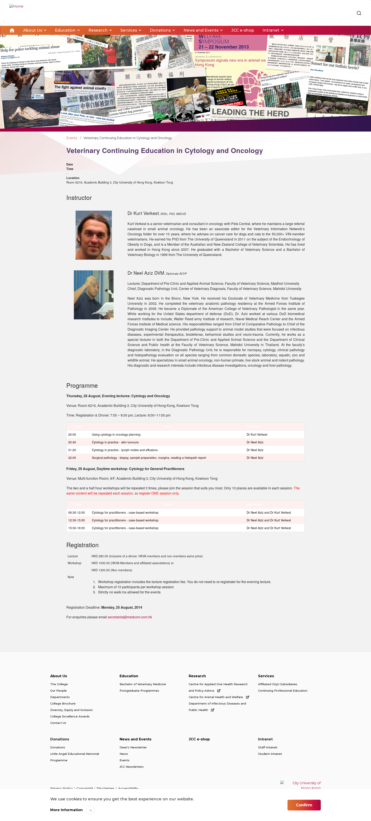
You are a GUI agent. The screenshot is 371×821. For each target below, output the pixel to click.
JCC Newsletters (132, 766)
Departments (60, 697)
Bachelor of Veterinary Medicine (143, 684)
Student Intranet (270, 753)
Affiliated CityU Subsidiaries (277, 684)
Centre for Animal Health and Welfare (216, 697)
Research (197, 676)
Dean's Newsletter (133, 747)
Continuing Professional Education (282, 690)
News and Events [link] (201, 30)
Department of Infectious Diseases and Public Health (217, 707)
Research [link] (98, 30)
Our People (58, 690)
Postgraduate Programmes (139, 690)
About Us (58, 676)
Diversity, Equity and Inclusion (71, 710)
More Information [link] (66, 810)
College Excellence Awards (70, 716)
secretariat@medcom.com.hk (130, 616)
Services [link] (128, 30)
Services (266, 676)
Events (71, 138)
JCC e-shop (199, 739)
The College (59, 684)
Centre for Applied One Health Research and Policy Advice (218, 687)
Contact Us (58, 723)
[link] (359, 13)
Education (129, 676)
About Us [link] (32, 30)
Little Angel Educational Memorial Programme (74, 757)
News (124, 753)
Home (12, 30)
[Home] (16, 12)
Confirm (304, 805)
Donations (57, 747)
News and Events (135, 739)
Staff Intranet (267, 747)
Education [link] (65, 30)
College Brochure (63, 703)
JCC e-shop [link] (242, 30)
